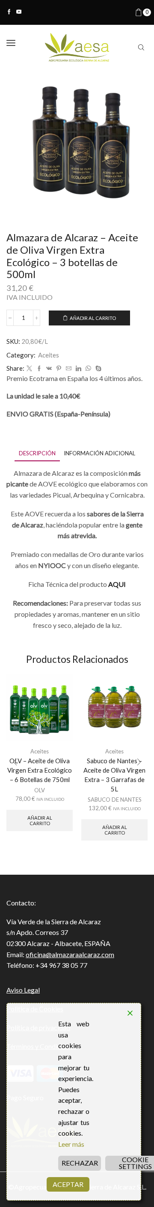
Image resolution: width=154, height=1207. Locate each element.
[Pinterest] (59, 368)
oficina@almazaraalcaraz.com (70, 954)
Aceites (48, 355)
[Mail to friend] (69, 368)
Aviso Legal (23, 990)
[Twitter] (29, 368)
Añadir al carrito (93, 318)
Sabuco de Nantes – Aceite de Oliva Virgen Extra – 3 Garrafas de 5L (114, 775)
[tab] (37, 453)
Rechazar (80, 1163)
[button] (15, 761)
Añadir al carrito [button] (39, 820)
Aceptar (68, 1184)
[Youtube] (19, 12)
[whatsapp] (88, 368)
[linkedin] (78, 368)
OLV (39, 790)
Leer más (71, 1144)
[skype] (97, 368)
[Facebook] (9, 12)
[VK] (49, 368)
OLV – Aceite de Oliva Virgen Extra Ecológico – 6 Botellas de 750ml (39, 770)
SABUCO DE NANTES (115, 799)
